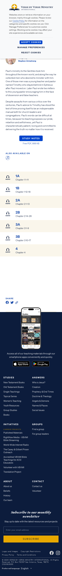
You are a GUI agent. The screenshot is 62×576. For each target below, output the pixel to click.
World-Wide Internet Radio (16, 445)
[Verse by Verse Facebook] (52, 553)
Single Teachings (11, 391)
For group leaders (40, 434)
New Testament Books (14, 382)
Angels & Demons (40, 401)
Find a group (38, 429)
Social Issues (38, 410)
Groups (37, 424)
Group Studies (10, 410)
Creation (36, 387)
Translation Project (12, 472)
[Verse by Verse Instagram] (58, 553)
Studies (8, 377)
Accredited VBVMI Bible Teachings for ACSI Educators (15, 460)
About (7, 481)
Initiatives (11, 424)
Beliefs (6, 491)
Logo (21, 364)
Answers (38, 377)
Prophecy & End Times (43, 391)
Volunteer (36, 491)
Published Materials (12, 432)
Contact (38, 481)
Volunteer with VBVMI (13, 467)
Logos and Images (10, 551)
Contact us (37, 486)
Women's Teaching (12, 401)
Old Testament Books (13, 387)
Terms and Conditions (26, 555)
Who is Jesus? (38, 382)
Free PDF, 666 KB (31, 143)
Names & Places (40, 405)
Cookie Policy (19, 20)
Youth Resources (11, 405)
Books (6, 415)
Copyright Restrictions (31, 551)
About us (7, 486)
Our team (7, 500)
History (6, 495)
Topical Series (10, 396)
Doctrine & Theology (42, 396)
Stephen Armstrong (27, 60)
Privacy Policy (8, 555)
